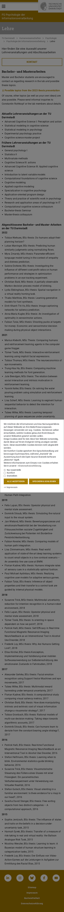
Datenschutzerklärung (30, 466)
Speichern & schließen (44, 481)
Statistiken (12, 476)
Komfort (11, 473)
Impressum (12, 487)
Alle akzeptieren (15, 481)
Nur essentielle (14, 470)
